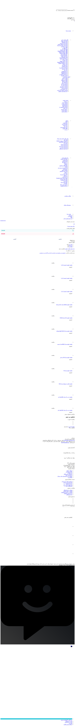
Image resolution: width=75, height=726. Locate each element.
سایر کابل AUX (64, 56)
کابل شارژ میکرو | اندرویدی (62, 45)
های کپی (70, 246)
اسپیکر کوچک (65, 106)
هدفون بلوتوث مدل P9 (68, 370)
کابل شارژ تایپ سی (64, 43)
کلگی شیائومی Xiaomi (63, 52)
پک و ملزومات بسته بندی (63, 167)
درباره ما (70, 215)
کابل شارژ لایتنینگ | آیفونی (63, 44)
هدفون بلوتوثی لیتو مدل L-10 (66, 265)
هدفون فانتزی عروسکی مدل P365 (65, 383)
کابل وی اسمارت (64, 46)
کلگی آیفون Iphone (64, 49)
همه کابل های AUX (64, 58)
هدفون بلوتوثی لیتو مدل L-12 (66, 278)
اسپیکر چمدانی (65, 102)
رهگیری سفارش (67, 195)
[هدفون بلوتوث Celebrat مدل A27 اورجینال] (63, 302)
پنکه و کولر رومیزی (64, 179)
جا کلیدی (66, 164)
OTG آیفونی (65, 122)
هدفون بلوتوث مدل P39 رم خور (66, 357)
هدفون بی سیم (65, 79)
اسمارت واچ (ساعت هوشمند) (62, 178)
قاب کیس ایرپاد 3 (64, 145)
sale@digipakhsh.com (65, 442)
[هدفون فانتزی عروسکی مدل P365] (63, 381)
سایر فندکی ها (65, 65)
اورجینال (70, 245)
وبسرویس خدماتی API (67, 484)
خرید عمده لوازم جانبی (67, 218)
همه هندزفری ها (64, 84)
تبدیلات (67, 120)
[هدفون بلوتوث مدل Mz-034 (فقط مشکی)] (63, 328)
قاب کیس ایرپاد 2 (64, 144)
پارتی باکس (65, 108)
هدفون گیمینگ (65, 81)
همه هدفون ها (65, 82)
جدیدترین (53, 252)
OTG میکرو (65, 125)
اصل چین (70, 244)
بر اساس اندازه (65, 110)
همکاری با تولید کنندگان (67, 491)
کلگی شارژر (65, 47)
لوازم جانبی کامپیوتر (64, 171)
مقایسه (53, 262)
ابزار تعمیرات (65, 176)
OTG (67, 121)
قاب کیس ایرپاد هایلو (64, 148)
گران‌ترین (46, 252)
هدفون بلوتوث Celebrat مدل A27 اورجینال (64, 304)
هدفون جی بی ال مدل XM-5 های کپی (65, 410)
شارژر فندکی (65, 64)
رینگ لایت (66, 183)
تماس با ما (69, 214)
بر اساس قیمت (65, 111)
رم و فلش (66, 175)
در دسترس (41, 252)
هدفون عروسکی (64, 80)
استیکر (66, 166)
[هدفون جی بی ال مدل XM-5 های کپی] (63, 408)
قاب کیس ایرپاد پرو (64, 147)
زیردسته (66, 101)
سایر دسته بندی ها (64, 174)
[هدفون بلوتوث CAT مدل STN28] (63, 315)
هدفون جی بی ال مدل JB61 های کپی (65, 397)
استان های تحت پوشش (67, 482)
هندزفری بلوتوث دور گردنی (62, 90)
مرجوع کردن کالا (69, 475)
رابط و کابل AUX (64, 54)
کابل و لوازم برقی (64, 39)
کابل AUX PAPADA (63, 57)
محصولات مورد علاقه (68, 474)
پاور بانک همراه (65, 71)
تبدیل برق (66, 70)
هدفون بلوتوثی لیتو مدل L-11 (66, 291)
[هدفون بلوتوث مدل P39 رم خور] (63, 355)
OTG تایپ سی (65, 124)
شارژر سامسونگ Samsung (62, 62)
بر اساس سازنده (64, 109)
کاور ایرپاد (66, 143)
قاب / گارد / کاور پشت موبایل (62, 138)
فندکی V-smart (65, 66)
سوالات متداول (69, 470)
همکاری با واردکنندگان (68, 490)
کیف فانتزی (65, 169)
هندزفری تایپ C (64, 85)
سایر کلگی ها (65, 48)
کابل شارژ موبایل (64, 40)
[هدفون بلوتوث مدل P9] (63, 368)
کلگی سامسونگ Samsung (63, 51)
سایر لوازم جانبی (65, 157)
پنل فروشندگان (69, 494)
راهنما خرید (70, 216)
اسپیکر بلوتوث (65, 100)
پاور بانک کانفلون (64, 73)
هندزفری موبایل (64, 83)
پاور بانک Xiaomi (64, 72)
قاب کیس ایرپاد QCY (63, 146)
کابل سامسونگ (65, 42)
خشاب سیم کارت (64, 180)
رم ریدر (66, 129)
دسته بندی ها (68, 30)
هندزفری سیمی (64, 88)
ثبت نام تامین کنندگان (68, 493)
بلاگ (71, 217)
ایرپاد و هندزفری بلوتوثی (63, 91)
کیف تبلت (66, 139)
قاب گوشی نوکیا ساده (63, 142)
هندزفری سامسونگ (64, 86)
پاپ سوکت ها (65, 162)
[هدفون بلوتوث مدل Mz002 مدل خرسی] (63, 342)
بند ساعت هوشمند (64, 185)
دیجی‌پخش (73, 248)
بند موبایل (66, 163)
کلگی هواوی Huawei (64, 53)
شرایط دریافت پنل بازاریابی (67, 481)
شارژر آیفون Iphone (64, 61)
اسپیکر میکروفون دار (63, 107)
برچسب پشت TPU (64, 184)
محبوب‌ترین (57, 252)
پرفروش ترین (63, 252)
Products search (70, 10)
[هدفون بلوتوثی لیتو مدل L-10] (63, 262)
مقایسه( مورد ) (71, 426)
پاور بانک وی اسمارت (63, 74)
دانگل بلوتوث (65, 128)
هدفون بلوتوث (65, 77)
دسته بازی (66, 173)
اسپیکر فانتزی (65, 104)
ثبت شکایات (70, 472)
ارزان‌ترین (50, 252)
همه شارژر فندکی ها (64, 67)
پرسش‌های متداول (67, 205)
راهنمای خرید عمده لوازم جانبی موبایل (64, 476)
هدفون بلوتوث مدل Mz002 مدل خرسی (64, 344)
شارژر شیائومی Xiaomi (63, 63)
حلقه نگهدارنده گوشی (63, 165)
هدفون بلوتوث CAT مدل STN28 (66, 317)
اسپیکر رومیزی (65, 103)
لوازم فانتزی (65, 160)
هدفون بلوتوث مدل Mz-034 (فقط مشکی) (64, 331)
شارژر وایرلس (65, 68)
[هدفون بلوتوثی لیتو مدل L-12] (63, 276)
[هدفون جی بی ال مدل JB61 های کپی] (63, 394)
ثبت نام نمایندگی (69, 483)
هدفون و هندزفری (66, 76)
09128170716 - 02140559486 (69, 440)
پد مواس (66, 172)
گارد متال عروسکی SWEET (62, 140)
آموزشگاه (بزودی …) (68, 486)
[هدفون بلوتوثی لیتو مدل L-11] (63, 289)
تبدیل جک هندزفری (64, 89)
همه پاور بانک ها (64, 75)
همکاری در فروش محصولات (66, 492)
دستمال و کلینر (65, 170)
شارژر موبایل (65, 60)
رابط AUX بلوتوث (64, 55)
